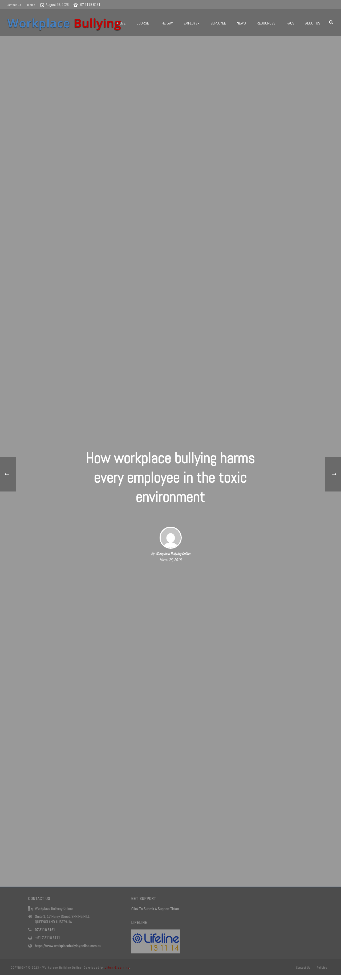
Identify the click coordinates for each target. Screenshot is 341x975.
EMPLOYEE (218, 23)
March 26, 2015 (170, 559)
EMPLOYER (192, 23)
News (241, 23)
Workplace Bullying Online (172, 553)
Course (142, 23)
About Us (312, 23)
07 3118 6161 (90, 4)
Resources (266, 23)
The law (166, 23)
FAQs (290, 23)
